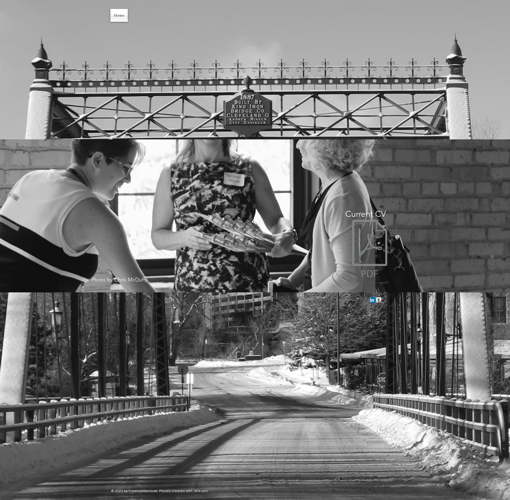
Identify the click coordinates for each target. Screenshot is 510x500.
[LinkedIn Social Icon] (372, 300)
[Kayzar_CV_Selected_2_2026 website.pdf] (369, 249)
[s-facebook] (378, 300)
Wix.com (201, 491)
